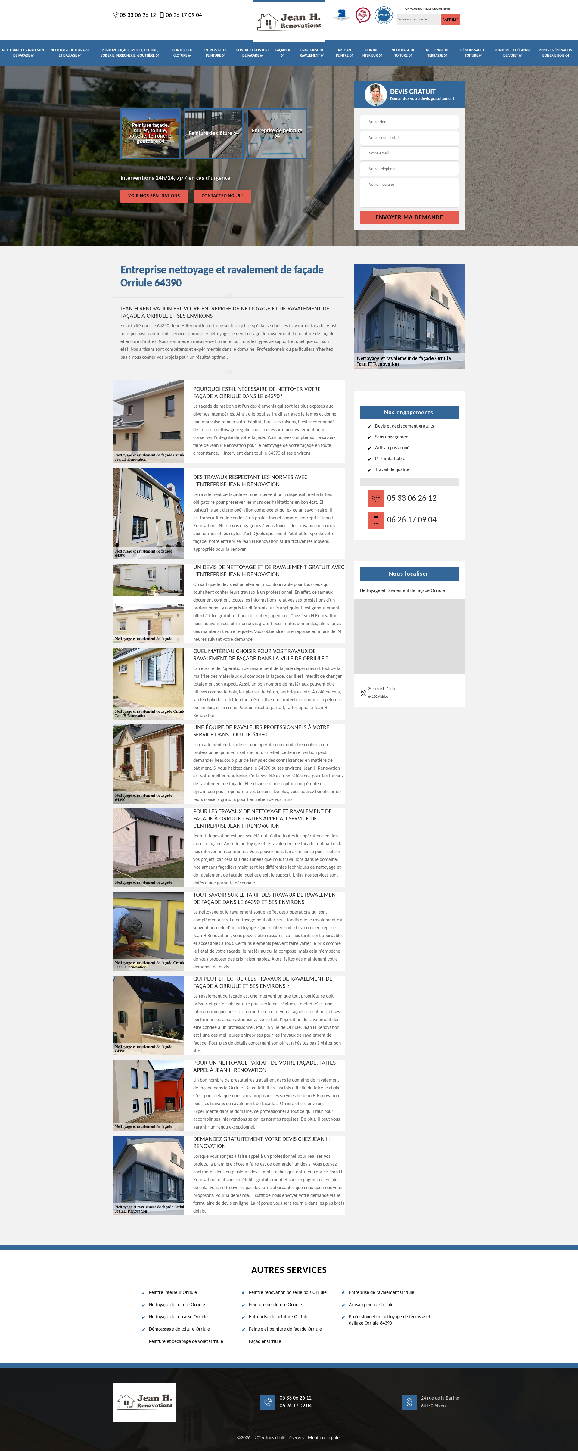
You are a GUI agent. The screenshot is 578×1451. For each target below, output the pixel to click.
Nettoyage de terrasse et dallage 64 (70, 53)
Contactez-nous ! (222, 196)
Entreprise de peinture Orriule (278, 1317)
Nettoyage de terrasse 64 (437, 53)
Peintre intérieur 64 (372, 53)
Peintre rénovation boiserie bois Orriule (288, 1292)
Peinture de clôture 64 (182, 53)
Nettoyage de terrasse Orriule (178, 1317)
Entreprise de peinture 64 (215, 53)
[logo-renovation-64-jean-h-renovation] (289, 21)
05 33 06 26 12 (138, 15)
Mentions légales (324, 1438)
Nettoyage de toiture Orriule (177, 1305)
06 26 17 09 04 (184, 15)
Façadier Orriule (265, 1341)
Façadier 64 (282, 53)
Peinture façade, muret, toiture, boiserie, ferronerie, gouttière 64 (130, 53)
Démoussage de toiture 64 (473, 53)
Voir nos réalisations (154, 196)
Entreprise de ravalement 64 (312, 53)
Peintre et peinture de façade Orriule (285, 1329)
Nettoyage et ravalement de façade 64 (24, 53)
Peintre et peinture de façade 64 (252, 53)
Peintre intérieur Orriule (173, 1292)
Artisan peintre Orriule (371, 1305)
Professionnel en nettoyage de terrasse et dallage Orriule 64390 (389, 1320)
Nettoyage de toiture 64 (403, 53)
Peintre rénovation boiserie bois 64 (555, 53)
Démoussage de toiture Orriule (179, 1329)
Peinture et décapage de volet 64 (513, 53)
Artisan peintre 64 (344, 53)
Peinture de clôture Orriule (275, 1305)
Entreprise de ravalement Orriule (381, 1292)
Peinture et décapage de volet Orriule (186, 1341)
